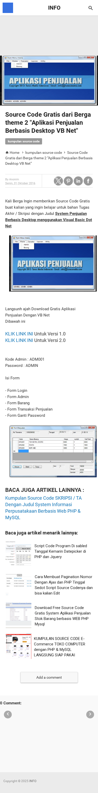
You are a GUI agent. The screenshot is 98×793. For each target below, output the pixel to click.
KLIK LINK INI (19, 333)
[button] (58, 181)
